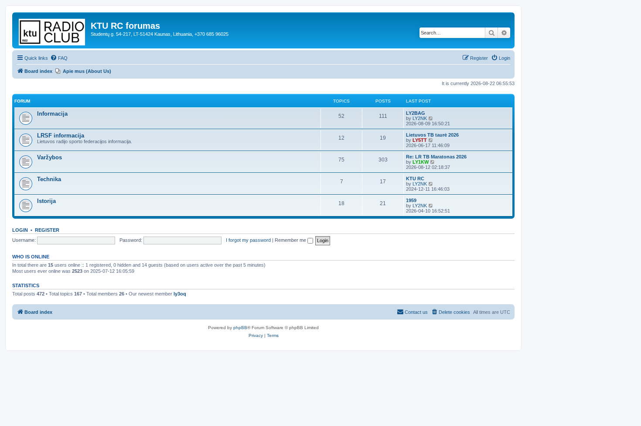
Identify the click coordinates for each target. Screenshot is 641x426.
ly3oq (180, 293)
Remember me (291, 240)
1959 (411, 200)
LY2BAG (415, 113)
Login (20, 230)
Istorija (46, 201)
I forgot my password (248, 240)
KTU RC (415, 178)
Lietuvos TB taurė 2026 (432, 134)
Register (47, 230)
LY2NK (420, 118)
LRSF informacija (60, 135)
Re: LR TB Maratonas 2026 (436, 156)
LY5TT (420, 140)
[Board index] (52, 30)
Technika (49, 179)
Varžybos (49, 157)
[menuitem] (59, 58)
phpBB (240, 327)
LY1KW (421, 162)
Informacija (52, 113)
